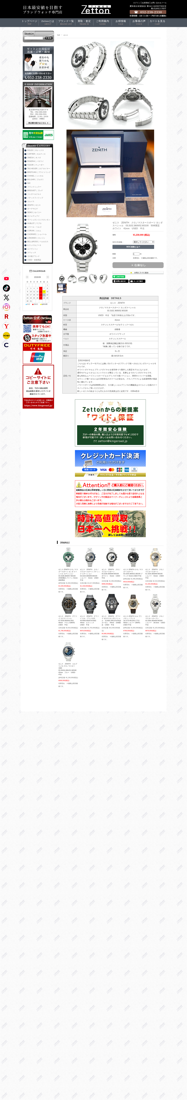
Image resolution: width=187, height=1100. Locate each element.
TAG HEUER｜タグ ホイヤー (38, 169)
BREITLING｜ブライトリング (39, 172)
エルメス (30, 201)
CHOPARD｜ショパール (37, 234)
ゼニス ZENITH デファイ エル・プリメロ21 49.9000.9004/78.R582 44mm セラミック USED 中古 (89, 620)
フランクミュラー (34, 187)
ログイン (136, 3)
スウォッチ (31, 253)
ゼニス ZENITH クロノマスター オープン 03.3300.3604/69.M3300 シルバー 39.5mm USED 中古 (156, 620)
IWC (29, 183)
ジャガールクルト (34, 194)
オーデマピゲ (32, 209)
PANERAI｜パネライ (35, 161)
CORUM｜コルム (34, 231)
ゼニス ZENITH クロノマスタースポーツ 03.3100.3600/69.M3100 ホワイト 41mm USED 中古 (112, 574)
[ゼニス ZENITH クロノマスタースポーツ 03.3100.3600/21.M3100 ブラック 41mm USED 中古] (133, 565)
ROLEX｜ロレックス (35, 150)
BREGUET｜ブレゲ (35, 190)
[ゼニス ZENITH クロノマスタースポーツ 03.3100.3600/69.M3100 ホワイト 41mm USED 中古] (111, 565)
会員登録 (145, 3)
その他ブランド (33, 256)
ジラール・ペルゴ (34, 227)
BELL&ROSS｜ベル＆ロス (37, 242)
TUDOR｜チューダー (35, 165)
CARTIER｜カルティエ (36, 154)
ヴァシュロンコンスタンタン (38, 220)
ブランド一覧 (66, 22)
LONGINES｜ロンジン (36, 238)
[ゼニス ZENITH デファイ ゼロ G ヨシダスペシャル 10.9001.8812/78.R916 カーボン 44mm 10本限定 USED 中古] (111, 612)
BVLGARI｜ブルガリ (35, 180)
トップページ (29, 22)
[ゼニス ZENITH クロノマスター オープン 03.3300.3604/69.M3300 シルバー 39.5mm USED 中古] (155, 612)
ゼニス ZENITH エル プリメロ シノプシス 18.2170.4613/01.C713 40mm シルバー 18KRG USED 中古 (132, 620)
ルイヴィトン (32, 249)
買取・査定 (84, 22)
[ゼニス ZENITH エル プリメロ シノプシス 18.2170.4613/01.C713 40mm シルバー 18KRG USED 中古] (133, 612)
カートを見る (157, 22)
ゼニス (65, 35)
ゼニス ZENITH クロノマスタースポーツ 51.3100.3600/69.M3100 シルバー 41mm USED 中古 (155, 574)
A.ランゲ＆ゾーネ (34, 245)
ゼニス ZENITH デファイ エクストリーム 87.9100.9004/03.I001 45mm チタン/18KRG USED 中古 (67, 620)
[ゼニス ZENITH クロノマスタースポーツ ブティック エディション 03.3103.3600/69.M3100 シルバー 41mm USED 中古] (90, 565)
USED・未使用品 (34, 260)
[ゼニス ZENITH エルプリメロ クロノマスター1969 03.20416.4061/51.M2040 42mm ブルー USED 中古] (68, 660)
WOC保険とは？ (133, 247)
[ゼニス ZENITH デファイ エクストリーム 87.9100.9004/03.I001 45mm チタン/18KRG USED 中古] (68, 612)
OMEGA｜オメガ (34, 158)
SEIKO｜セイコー (34, 212)
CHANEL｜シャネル (35, 176)
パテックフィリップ (35, 198)
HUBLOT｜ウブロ (34, 223)
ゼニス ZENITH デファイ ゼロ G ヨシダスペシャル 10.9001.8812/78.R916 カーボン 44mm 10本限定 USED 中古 (112, 620)
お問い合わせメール (159, 3)
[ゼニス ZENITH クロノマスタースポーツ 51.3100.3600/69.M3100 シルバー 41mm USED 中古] (155, 565)
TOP (58, 35)
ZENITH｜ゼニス (34, 205)
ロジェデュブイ (33, 216)
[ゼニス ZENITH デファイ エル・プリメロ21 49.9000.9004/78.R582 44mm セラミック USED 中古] (90, 612)
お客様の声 (139, 22)
